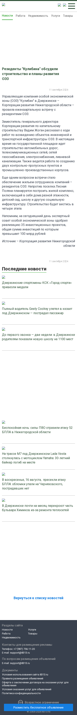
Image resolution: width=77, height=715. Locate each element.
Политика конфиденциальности (21, 693)
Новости (7, 15)
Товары (68, 15)
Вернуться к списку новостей (38, 598)
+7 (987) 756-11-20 (24, 648)
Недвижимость (38, 15)
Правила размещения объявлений (22, 678)
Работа (20, 15)
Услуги (55, 15)
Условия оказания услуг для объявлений (26, 689)
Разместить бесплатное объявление (38, 707)
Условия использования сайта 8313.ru (25, 674)
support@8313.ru (20, 652)
